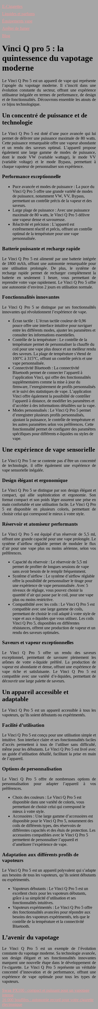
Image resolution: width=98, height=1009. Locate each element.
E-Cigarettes (12, 6)
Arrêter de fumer (16, 28)
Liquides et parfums (18, 14)
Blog (6, 35)
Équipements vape (17, 21)
